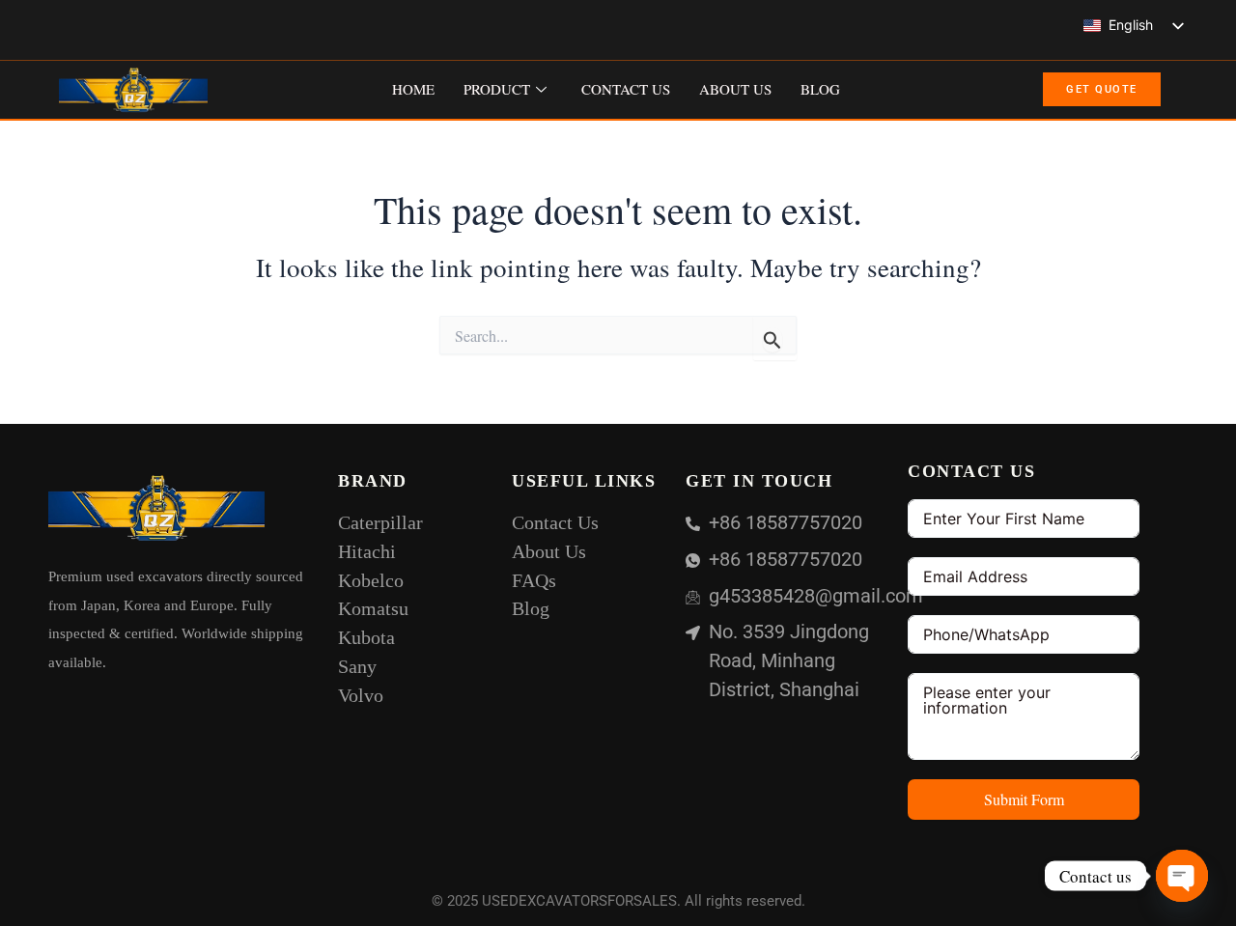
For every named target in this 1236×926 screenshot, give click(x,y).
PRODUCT (497, 88)
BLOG (820, 88)
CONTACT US (625, 88)
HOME (413, 88)
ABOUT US (735, 88)
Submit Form (1024, 799)
